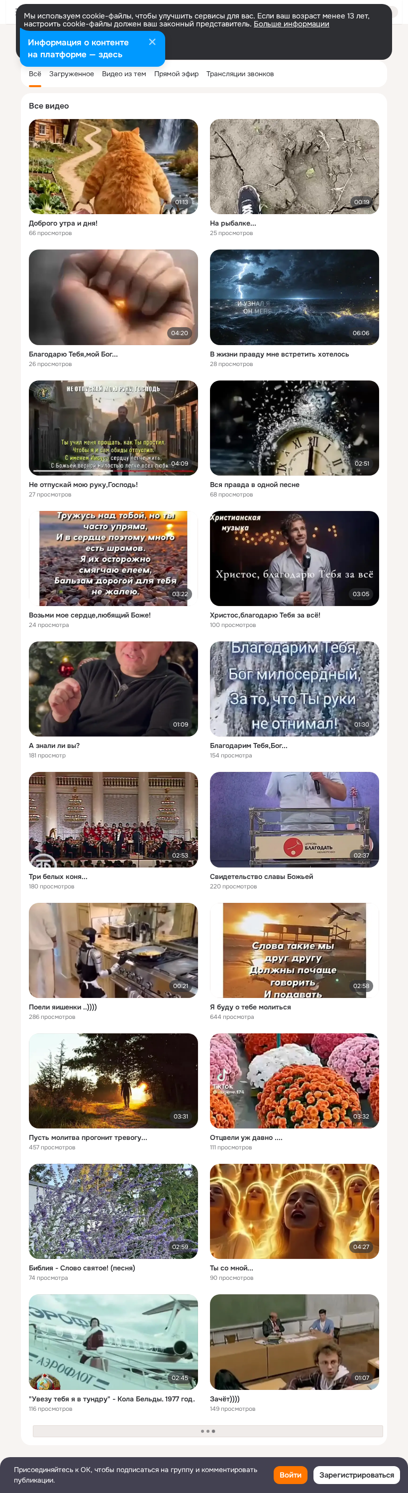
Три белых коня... (58, 876)
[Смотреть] (113, 166)
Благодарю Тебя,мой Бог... (73, 354)
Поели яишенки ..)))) (63, 1006)
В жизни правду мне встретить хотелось (279, 354)
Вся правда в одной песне (255, 484)
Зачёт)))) (225, 1398)
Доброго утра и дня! (63, 223)
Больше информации (291, 24)
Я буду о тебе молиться (250, 1006)
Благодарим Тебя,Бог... (249, 745)
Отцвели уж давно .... (246, 1137)
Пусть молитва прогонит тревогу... (88, 1137)
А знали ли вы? (54, 745)
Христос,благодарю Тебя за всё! (265, 615)
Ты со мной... (231, 1267)
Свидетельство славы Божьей (261, 876)
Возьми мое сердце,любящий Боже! (90, 615)
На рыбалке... (233, 223)
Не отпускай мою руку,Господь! (83, 484)
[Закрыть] (152, 43)
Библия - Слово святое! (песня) (82, 1267)
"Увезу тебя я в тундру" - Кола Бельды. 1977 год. (112, 1398)
